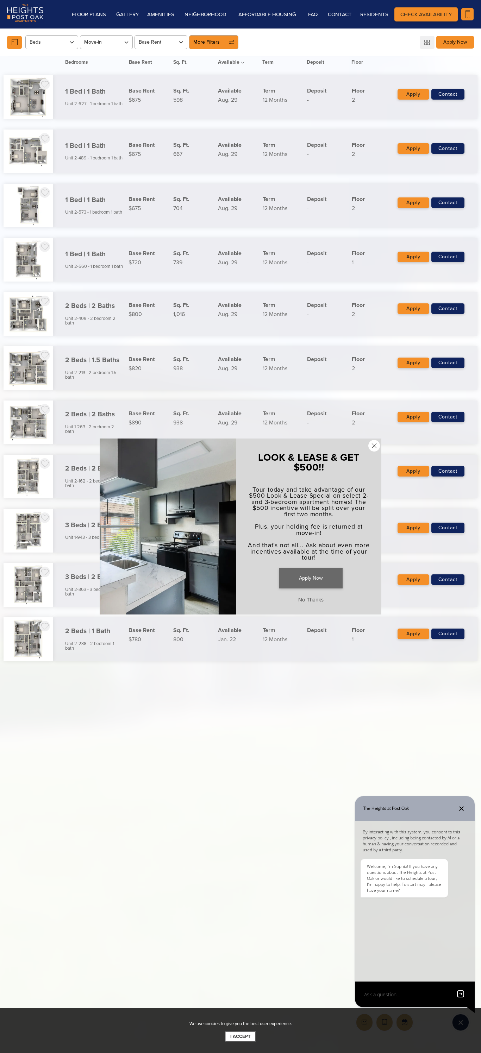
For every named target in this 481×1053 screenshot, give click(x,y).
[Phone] (467, 14)
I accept (240, 1036)
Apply (413, 94)
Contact (447, 94)
